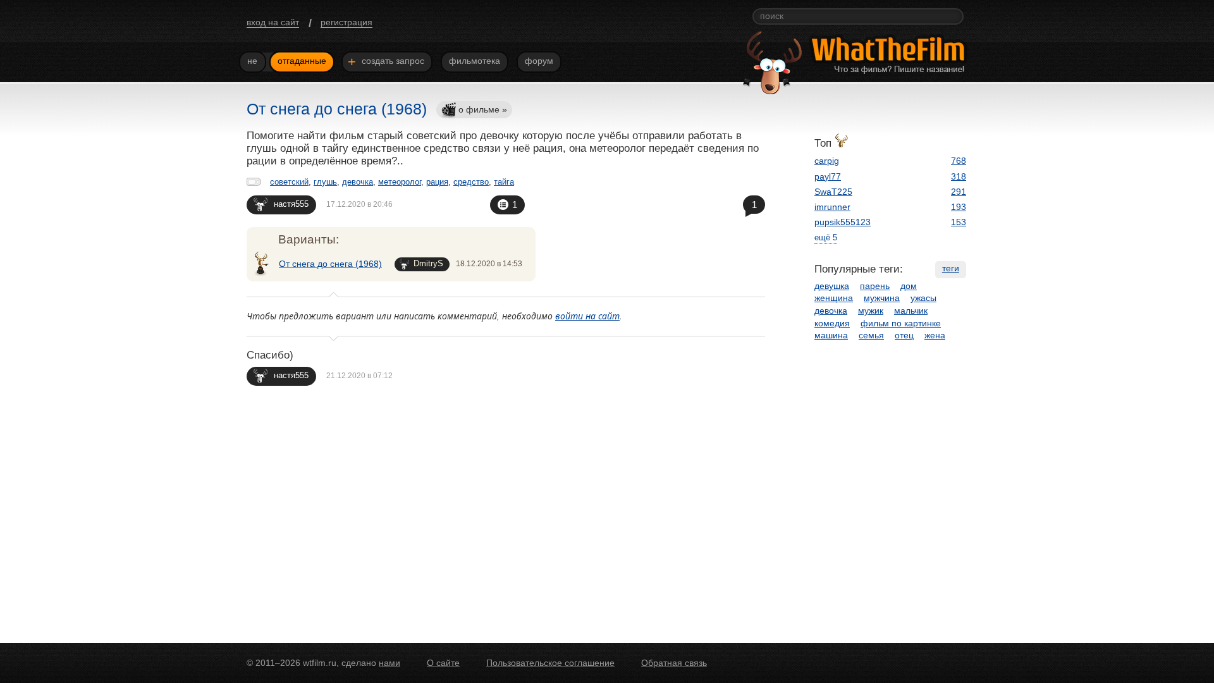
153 (958, 222)
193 (958, 207)
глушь (325, 182)
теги (950, 268)
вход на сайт (273, 22)
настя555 (291, 204)
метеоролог (399, 182)
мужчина (882, 298)
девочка (357, 182)
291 (958, 192)
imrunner (832, 207)
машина (831, 335)
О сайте (443, 663)
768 (958, 161)
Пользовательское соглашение (550, 663)
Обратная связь (674, 663)
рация (437, 182)
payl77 (827, 176)
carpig (826, 161)
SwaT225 (833, 192)
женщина (833, 298)
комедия (832, 323)
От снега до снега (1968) (330, 264)
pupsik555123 (842, 222)
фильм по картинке (901, 323)
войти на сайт (587, 316)
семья (871, 335)
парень (875, 286)
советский (289, 182)
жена (934, 335)
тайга (504, 182)
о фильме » (482, 109)
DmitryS (428, 263)
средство (471, 182)
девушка (831, 286)
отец (904, 335)
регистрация (346, 22)
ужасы (923, 298)
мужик (870, 310)
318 (958, 176)
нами (389, 663)
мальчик (911, 310)
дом (908, 286)
